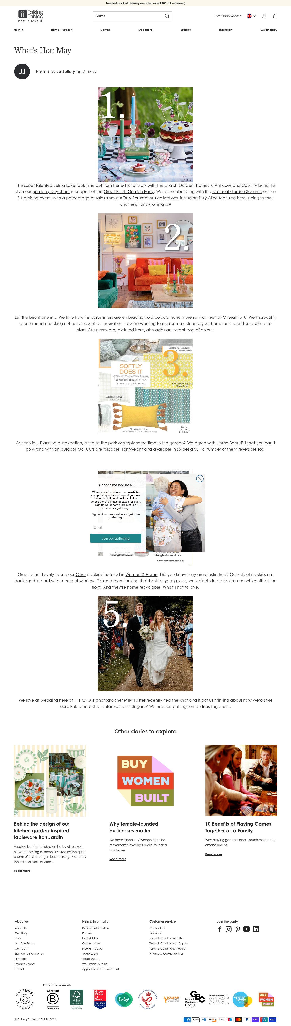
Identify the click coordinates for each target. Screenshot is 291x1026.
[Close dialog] (199, 478)
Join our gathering (116, 538)
